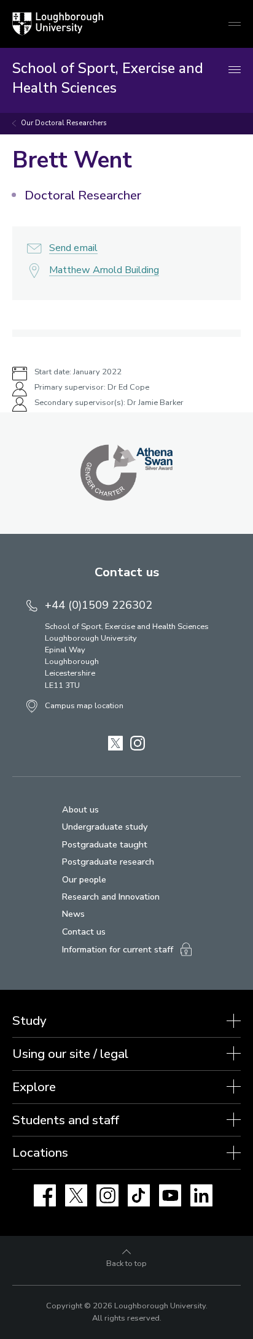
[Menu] (234, 70)
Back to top (126, 1263)
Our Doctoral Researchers (64, 123)
